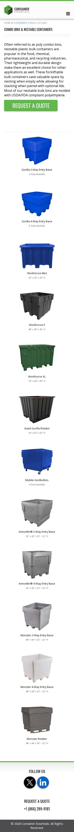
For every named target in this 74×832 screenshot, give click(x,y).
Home (7, 22)
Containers (20, 22)
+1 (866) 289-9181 (37, 808)
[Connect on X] (30, 782)
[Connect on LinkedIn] (43, 782)
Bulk (32, 22)
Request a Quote (31, 105)
